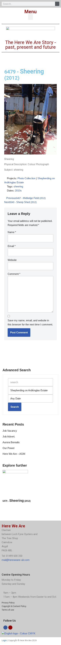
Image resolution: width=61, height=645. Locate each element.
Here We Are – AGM (14, 453)
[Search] (57, 4)
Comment (14, 273)
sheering (18, 186)
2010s (18, 190)
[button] (30, 17)
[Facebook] (5, 627)
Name (12, 232)
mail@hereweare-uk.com (15, 559)
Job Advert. (9, 436)
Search (15, 406)
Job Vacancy (10, 430)
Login (4, 640)
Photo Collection (26, 178)
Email (12, 246)
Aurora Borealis (11, 442)
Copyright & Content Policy (14, 606)
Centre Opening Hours (16, 574)
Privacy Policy (8, 603)
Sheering (16, 500)
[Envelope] (10, 627)
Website (12, 260)
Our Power (9, 448)
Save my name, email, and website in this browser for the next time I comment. (30, 322)
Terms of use (8, 610)
